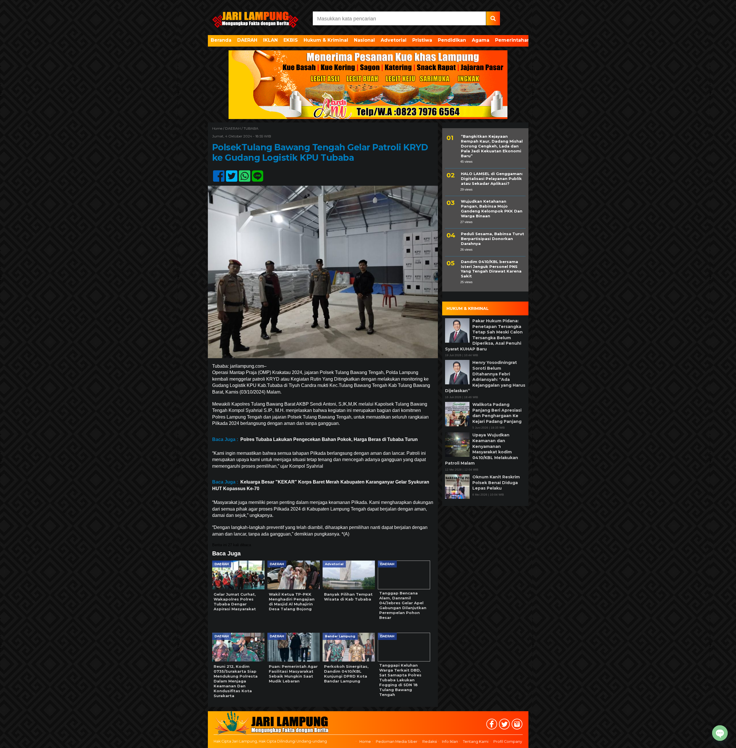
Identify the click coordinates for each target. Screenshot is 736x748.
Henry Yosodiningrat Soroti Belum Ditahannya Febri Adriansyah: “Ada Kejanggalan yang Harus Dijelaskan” (485, 376)
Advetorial (394, 40)
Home (365, 741)
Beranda (221, 40)
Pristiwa (422, 40)
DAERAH (247, 40)
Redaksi (429, 741)
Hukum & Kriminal (326, 40)
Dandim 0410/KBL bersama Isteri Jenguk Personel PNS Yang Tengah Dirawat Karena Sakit (491, 269)
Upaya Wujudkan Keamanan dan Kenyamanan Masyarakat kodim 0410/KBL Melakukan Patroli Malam (481, 449)
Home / (218, 128)
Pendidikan (452, 40)
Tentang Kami (475, 741)
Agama (480, 40)
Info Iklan (450, 741)
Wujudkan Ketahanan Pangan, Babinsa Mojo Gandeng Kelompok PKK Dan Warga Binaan (491, 208)
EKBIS (290, 40)
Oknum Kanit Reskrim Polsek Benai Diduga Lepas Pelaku (496, 482)
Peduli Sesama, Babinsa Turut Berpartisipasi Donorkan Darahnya (492, 238)
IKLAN (270, 40)
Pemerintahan (512, 40)
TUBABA (251, 128)
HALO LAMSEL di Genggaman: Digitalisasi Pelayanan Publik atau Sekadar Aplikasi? (492, 178)
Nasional (364, 40)
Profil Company (507, 741)
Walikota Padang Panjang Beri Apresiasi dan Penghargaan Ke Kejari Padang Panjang (497, 413)
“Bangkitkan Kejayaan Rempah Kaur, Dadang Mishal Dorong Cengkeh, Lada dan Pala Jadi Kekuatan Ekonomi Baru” (492, 146)
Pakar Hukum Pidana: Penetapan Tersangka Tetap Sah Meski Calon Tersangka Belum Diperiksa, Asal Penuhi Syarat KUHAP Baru (484, 335)
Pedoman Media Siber (396, 741)
